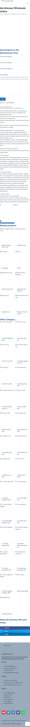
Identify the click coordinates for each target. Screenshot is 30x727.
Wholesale (6, 14)
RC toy (19, 268)
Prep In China (8, 695)
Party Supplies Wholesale (11, 672)
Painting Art (7, 697)
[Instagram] (13, 712)
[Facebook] (18, 712)
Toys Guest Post (8, 699)
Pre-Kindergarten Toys (18, 108)
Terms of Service (16, 723)
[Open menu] (27, 3)
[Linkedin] (8, 712)
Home (1, 14)
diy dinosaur (11, 108)
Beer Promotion (8, 703)
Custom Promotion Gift (10, 668)
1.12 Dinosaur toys (14, 14)
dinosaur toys (5, 312)
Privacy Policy (6, 723)
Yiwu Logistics (8, 701)
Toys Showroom (8, 670)
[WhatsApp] (23, 712)
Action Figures (5, 108)
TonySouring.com (22, 111)
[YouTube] (3, 712)
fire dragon (5, 268)
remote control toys (7, 289)
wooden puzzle (21, 245)
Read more (20, 249)
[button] (15, 628)
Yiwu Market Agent (9, 666)
